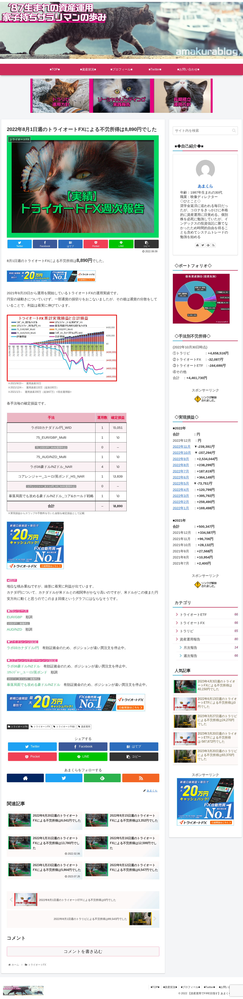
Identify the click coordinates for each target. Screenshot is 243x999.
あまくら (205, 186)
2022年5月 (181, 483)
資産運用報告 (209, 639)
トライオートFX (19, 726)
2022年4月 (181, 490)
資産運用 (85, 726)
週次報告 (211, 656)
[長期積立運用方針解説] (182, 96)
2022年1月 (181, 508)
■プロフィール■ (190, 987)
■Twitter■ (209, 987)
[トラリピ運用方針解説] (60, 96)
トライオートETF (209, 615)
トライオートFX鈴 (65, 726)
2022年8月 (181, 465)
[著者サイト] (25, 778)
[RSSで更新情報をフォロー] (140, 778)
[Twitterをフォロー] (63, 778)
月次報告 (211, 648)
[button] (234, 130)
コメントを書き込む (83, 951)
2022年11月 (182, 447)
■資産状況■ (170, 987)
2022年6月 (181, 477)
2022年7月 (181, 471)
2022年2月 (181, 502)
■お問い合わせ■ (228, 987)
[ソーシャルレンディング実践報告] (121, 96)
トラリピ (209, 631)
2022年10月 (182, 453)
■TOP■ (155, 987)
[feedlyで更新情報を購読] (102, 778)
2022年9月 (181, 459)
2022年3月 (181, 496)
